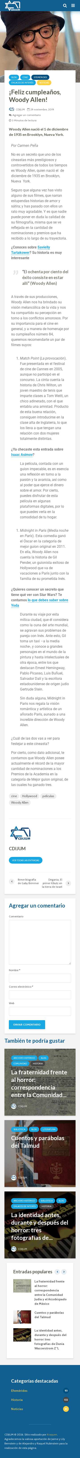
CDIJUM (20, 109)
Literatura (49, 1129)
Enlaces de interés (22, 82)
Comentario (16, 916)
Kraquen (52, 1434)
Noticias (44, 82)
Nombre (14, 970)
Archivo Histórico (24, 1058)
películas (48, 796)
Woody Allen (19, 802)
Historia (38, 1063)
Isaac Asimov (22, 455)
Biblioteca (19, 1129)
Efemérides (40, 77)
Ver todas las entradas (25, 860)
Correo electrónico (21, 986)
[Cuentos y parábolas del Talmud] (40, 1153)
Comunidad (20, 1063)
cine (14, 796)
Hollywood (29, 796)
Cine (25, 77)
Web (11, 1003)
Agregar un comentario (26, 115)
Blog (14, 77)
